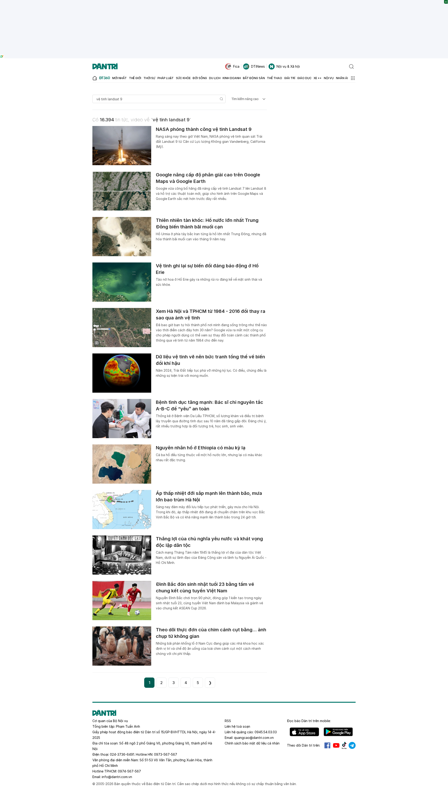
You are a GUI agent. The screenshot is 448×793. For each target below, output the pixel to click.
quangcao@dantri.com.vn (254, 738)
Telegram (352, 745)
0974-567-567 (129, 771)
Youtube (336, 745)
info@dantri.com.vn (117, 777)
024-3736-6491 (122, 754)
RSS (228, 721)
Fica (236, 66)
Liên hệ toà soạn (237, 726)
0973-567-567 (165, 754)
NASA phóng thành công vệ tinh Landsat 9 (204, 129)
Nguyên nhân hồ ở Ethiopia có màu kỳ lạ (200, 448)
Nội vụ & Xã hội (288, 66)
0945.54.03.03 (266, 732)
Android (338, 731)
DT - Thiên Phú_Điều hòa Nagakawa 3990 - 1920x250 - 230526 (224, 2)
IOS (304, 731)
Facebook (327, 745)
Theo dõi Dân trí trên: (303, 745)
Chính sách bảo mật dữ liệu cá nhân (252, 743)
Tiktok (344, 745)
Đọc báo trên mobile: (309, 721)
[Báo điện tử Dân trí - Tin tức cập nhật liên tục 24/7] (105, 66)
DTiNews (258, 66)
